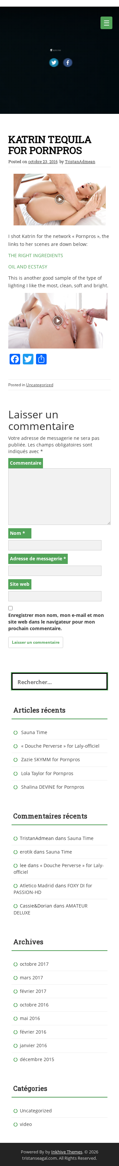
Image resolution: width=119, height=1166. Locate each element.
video (26, 1124)
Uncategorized (39, 385)
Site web (19, 584)
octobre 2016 (34, 1005)
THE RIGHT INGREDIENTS (35, 255)
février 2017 (33, 991)
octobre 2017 (34, 964)
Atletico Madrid (37, 885)
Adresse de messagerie (38, 558)
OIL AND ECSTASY (27, 266)
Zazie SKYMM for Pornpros (50, 759)
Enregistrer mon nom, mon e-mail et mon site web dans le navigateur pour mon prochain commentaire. (56, 621)
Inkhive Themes (66, 1152)
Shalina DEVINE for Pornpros (52, 787)
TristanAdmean (80, 161)
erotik (26, 852)
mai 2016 (30, 1018)
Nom (17, 533)
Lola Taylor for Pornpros (47, 773)
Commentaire (25, 463)
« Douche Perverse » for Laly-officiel (60, 746)
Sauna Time (34, 732)
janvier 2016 (33, 1045)
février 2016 (33, 1032)
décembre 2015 (37, 1059)
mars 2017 (31, 977)
